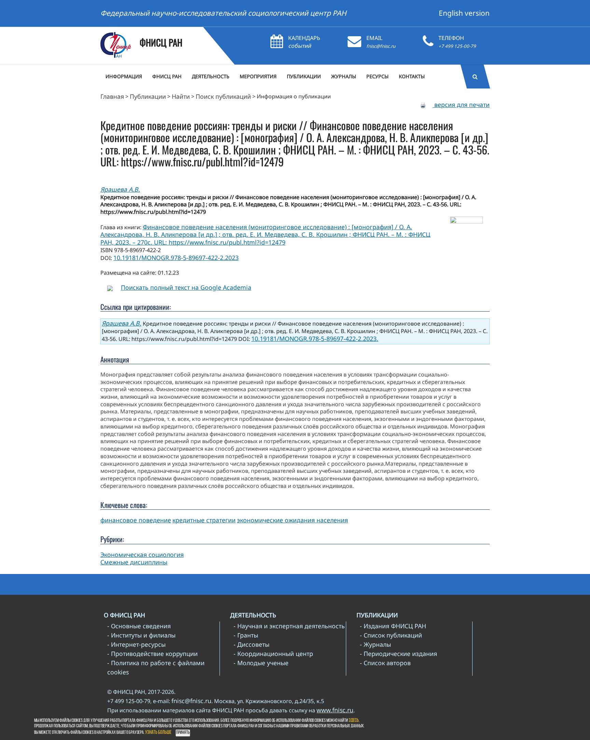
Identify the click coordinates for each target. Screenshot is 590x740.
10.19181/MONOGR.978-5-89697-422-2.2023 (176, 257)
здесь (354, 720)
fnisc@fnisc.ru (380, 46)
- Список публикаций (391, 635)
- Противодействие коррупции (152, 653)
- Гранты (246, 635)
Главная (112, 96)
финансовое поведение (135, 520)
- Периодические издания (398, 653)
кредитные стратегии (204, 520)
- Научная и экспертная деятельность (289, 626)
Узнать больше (158, 732)
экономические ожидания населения (292, 520)
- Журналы (375, 644)
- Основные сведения (139, 626)
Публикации (148, 96)
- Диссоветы (251, 644)
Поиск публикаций (223, 96)
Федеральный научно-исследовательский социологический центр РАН (223, 13)
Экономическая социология (142, 554)
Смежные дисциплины (133, 562)
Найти (181, 96)
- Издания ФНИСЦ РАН (393, 626)
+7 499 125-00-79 (457, 46)
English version (464, 13)
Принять (182, 732)
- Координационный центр (273, 653)
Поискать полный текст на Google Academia (186, 287)
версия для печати (461, 104)
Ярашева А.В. (120, 189)
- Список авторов (385, 663)
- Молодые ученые (261, 663)
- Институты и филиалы (141, 635)
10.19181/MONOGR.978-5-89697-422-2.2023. (314, 338)
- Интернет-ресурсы (136, 644)
